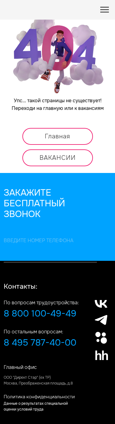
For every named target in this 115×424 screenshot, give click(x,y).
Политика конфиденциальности (39, 397)
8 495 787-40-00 (40, 342)
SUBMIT (6, 259)
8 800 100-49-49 (40, 313)
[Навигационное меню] (104, 10)
